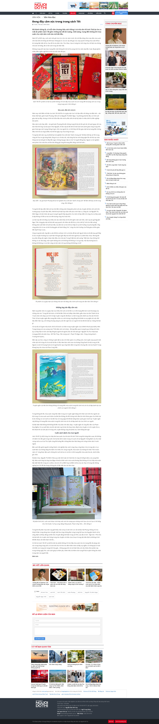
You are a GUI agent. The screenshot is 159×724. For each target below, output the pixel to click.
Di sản (57, 13)
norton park (44, 691)
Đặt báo (111, 721)
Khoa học (81, 13)
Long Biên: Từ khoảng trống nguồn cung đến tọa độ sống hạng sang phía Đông (116, 154)
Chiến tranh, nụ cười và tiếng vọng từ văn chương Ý (76, 583)
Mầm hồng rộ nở (111, 183)
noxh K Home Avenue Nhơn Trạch (40, 694)
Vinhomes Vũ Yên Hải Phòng (89, 691)
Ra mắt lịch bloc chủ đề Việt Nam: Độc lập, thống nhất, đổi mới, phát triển (116, 112)
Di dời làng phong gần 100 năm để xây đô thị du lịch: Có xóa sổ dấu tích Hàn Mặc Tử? (116, 198)
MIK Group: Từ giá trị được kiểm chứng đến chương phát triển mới (115, 143)
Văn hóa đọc (49, 17)
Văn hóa (72, 13)
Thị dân (65, 13)
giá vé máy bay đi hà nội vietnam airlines (71, 694)
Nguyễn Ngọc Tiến (41, 596)
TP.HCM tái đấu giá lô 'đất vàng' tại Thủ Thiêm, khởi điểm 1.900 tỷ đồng (56, 685)
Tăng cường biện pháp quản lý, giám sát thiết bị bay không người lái (39, 666)
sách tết (52, 592)
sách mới (51, 596)
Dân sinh (42, 13)
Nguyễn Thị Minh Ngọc (91, 592)
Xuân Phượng (71, 592)
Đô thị (50, 13)
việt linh (80, 592)
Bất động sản (101, 691)
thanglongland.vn (65, 691)
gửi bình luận (39, 638)
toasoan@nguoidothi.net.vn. (69, 713)
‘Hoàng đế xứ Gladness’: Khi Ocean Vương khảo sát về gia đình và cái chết (40, 584)
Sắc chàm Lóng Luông (55, 664)
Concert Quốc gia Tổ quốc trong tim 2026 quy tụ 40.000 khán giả (39, 685)
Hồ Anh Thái (44, 592)
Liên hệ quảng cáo (121, 721)
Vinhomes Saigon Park (111, 691)
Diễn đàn (98, 13)
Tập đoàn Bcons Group (55, 694)
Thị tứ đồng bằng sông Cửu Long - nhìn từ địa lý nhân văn (93, 685)
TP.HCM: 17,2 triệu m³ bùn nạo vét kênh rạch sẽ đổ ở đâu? (93, 666)
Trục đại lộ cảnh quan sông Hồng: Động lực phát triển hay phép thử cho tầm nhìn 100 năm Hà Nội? (116, 205)
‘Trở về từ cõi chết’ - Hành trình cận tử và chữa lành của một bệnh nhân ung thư (94, 584)
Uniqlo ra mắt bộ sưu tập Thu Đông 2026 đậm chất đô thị (75, 685)
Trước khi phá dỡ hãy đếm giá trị (116, 170)
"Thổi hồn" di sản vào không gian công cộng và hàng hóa (115, 174)
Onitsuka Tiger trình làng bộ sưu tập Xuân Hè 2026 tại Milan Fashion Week (116, 68)
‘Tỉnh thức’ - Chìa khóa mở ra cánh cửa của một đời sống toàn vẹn (58, 584)
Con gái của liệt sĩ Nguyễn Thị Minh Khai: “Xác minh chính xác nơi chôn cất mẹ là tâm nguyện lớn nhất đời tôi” (117, 212)
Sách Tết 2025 (61, 592)
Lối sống (90, 13)
